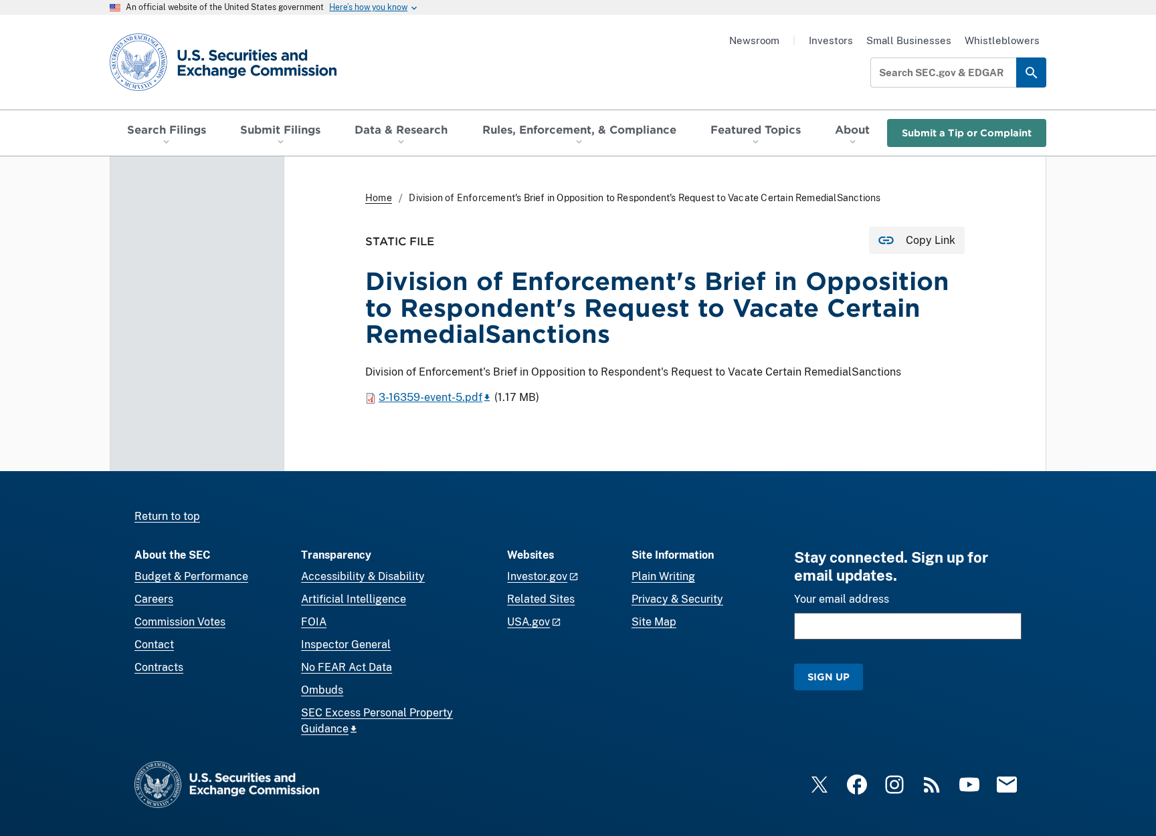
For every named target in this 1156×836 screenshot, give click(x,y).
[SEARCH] (1031, 72)
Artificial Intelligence (353, 599)
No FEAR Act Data (346, 667)
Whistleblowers (1002, 40)
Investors (831, 40)
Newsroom (754, 40)
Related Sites (541, 599)
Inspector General (346, 644)
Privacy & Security (677, 599)
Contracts (158, 667)
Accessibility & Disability (363, 576)
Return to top (167, 516)
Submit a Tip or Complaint (967, 132)
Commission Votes (179, 621)
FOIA (313, 621)
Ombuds (322, 690)
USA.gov (528, 621)
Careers (153, 599)
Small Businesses (908, 40)
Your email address (841, 599)
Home (378, 197)
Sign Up (828, 676)
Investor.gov (537, 576)
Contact (154, 644)
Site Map (654, 621)
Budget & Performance (191, 576)
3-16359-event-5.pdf (430, 397)
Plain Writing (663, 576)
